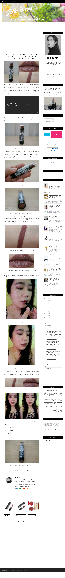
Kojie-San (46, 399)
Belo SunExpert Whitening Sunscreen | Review (54, 247)
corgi (45, 411)
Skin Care (56, 408)
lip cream (52, 411)
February (49, 370)
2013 (47, 378)
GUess (50, 396)
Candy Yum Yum (58, 392)
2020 (47, 307)
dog (49, 411)
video (45, 412)
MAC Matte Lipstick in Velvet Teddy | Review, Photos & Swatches (52, 89)
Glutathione (59, 396)
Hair (45, 398)
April (48, 366)
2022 (47, 302)
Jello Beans (53, 162)
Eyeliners (50, 395)
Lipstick (14, 51)
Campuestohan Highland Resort (49, 392)
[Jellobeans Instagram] (53, 58)
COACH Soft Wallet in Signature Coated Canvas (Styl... (53, 352)
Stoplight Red (46, 409)
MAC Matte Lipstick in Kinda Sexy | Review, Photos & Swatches (55, 217)
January (48, 372)
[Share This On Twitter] (22, 470)
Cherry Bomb (47, 393)
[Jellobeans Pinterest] (58, 58)
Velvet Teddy (52, 410)
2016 (47, 315)
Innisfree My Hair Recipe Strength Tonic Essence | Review (54, 206)
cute (47, 411)
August (48, 327)
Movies (50, 405)
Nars (45, 406)
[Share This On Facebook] (20, 470)
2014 (47, 376)
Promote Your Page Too (52, 164)
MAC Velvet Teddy (48, 402)
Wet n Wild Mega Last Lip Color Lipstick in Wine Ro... (53, 338)
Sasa (45, 408)
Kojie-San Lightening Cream (53, 399)
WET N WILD (34, 51)
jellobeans (18, 477)
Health (47, 398)
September (49, 325)
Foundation (46, 396)
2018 (47, 311)
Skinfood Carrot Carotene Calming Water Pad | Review (55, 269)
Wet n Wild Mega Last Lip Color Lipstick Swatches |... (53, 358)
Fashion (57, 395)
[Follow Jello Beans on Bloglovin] (52, 149)
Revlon (56, 406)
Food (61, 395)
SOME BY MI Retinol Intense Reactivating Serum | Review (55, 227)
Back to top (59, 570)
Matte (51, 403)
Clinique (60, 393)
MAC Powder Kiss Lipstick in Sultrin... (9, 514)
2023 (47, 300)
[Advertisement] (31, 25)
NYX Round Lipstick (58, 405)
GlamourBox (54, 396)
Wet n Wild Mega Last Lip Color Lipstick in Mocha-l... (53, 345)
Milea (47, 405)
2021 (47, 304)
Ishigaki (60, 398)
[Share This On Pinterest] (25, 470)
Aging (45, 390)
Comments (47, 121)
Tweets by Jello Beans (48, 174)
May (48, 364)
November (49, 321)
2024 (47, 298)
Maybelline (56, 403)
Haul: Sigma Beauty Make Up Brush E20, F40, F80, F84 (53, 332)
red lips (56, 411)
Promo (47, 406)
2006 (47, 380)
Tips (58, 409)
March (48, 368)
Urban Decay (46, 410)
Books (61, 390)
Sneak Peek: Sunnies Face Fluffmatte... (32, 514)
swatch (60, 411)
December (49, 319)
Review (23, 51)
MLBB (55, 402)
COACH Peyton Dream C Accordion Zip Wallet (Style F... (53, 348)
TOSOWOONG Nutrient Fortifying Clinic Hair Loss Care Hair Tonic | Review (55, 185)
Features (26, 1)
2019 (47, 309)
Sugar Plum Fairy (53, 409)
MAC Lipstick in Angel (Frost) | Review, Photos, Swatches (54, 258)
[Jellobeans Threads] (55, 58)
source (8, 93)
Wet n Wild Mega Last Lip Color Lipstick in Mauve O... (53, 355)
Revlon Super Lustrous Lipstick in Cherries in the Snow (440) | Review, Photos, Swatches (55, 280)
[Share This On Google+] (27, 470)
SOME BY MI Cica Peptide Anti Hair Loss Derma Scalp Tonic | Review (55, 196)
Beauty (9, 51)
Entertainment (57, 394)
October (48, 323)
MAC (60, 400)
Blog (57, 390)
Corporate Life (47, 394)
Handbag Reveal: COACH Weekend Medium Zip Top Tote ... (53, 335)
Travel (60, 409)
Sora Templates (11, 570)
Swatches (28, 51)
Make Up (59, 402)
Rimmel (60, 406)
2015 (47, 317)
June (48, 362)
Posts (46, 119)
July (48, 329)
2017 (47, 313)
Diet (53, 394)
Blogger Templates (21, 570)
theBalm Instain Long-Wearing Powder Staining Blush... (52, 342)
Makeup (18, 51)
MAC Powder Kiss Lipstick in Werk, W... (21, 514)
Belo (54, 390)
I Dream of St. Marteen (54, 398)
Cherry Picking (54, 393)
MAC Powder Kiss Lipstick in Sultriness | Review (55, 237)
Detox (51, 394)
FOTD (53, 395)
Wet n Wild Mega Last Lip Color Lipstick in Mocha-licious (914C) (18, 84)
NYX (53, 405)
